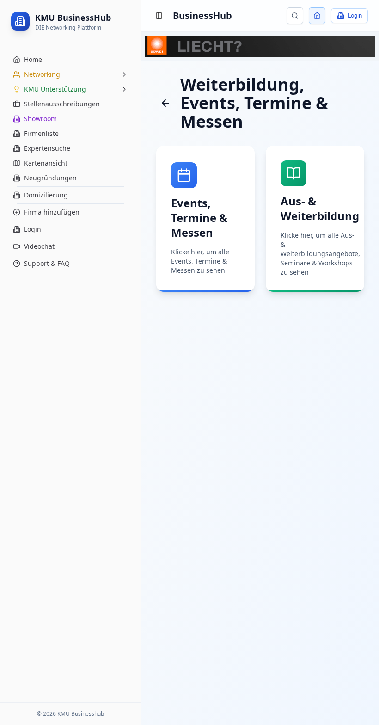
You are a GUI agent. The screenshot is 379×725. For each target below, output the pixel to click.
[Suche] (295, 15)
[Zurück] (165, 103)
